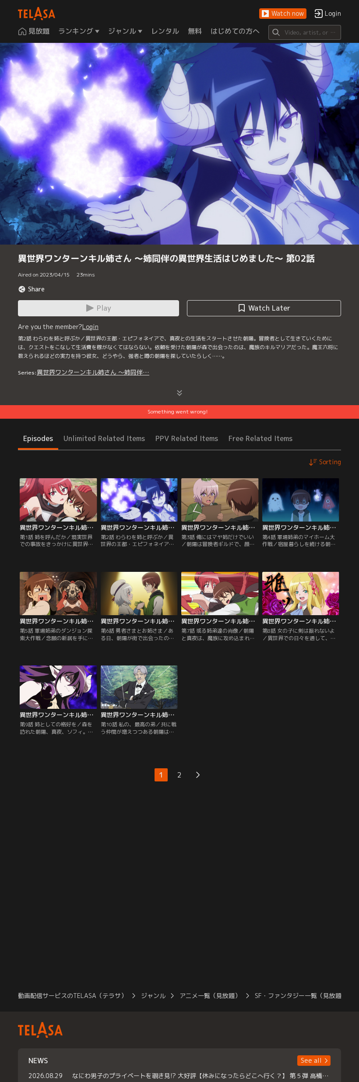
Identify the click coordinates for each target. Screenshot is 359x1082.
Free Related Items (260, 438)
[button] (282, 13)
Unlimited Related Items (104, 438)
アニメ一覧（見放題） (210, 995)
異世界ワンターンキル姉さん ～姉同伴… (93, 372)
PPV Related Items (186, 438)
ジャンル (153, 995)
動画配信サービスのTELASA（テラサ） (72, 995)
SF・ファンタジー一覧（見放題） (301, 995)
